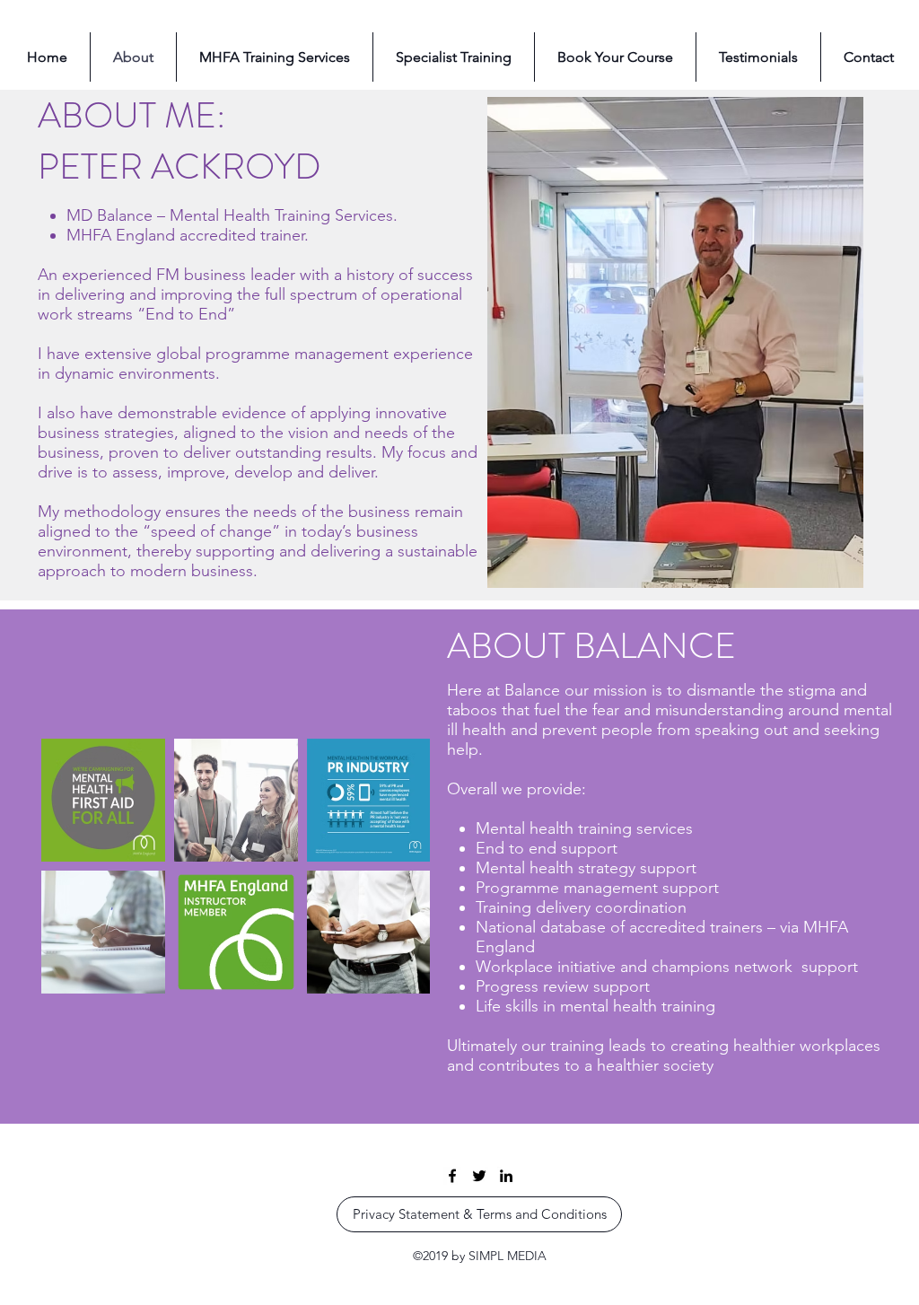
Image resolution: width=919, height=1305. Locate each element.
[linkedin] (506, 1176)
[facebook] (452, 1176)
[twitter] (479, 1176)
